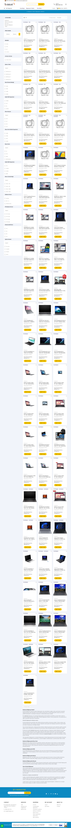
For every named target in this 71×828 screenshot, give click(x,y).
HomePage (22, 8)
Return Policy (35, 812)
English (53, 8)
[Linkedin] (57, 793)
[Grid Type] (24, 17)
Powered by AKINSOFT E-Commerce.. (11, 824)
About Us (59, 804)
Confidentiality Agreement (24, 825)
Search (41, 4)
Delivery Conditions (37, 810)
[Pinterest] (51, 793)
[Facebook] (46, 793)
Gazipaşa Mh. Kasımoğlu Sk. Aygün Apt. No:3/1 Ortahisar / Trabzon (10, 806)
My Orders (47, 806)
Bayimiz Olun (23, 809)
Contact (58, 806)
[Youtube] (55, 793)
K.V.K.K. (34, 804)
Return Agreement (36, 814)
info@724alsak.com (9, 811)
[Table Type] (26, 17)
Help (22, 804)
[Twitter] (48, 794)
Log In (46, 804)
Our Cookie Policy (34, 825)
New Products (36, 817)
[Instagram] (53, 793)
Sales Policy (35, 815)
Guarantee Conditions (37, 809)
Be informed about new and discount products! (19, 795)
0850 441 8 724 (8, 809)
